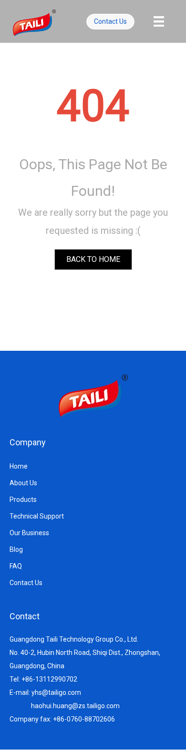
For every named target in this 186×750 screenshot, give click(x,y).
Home (19, 466)
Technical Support (37, 516)
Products (23, 499)
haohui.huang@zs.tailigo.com (75, 706)
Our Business (29, 533)
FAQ (16, 566)
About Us (23, 483)
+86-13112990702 (49, 679)
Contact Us (26, 583)
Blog (16, 549)
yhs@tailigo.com (56, 692)
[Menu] (158, 21)
